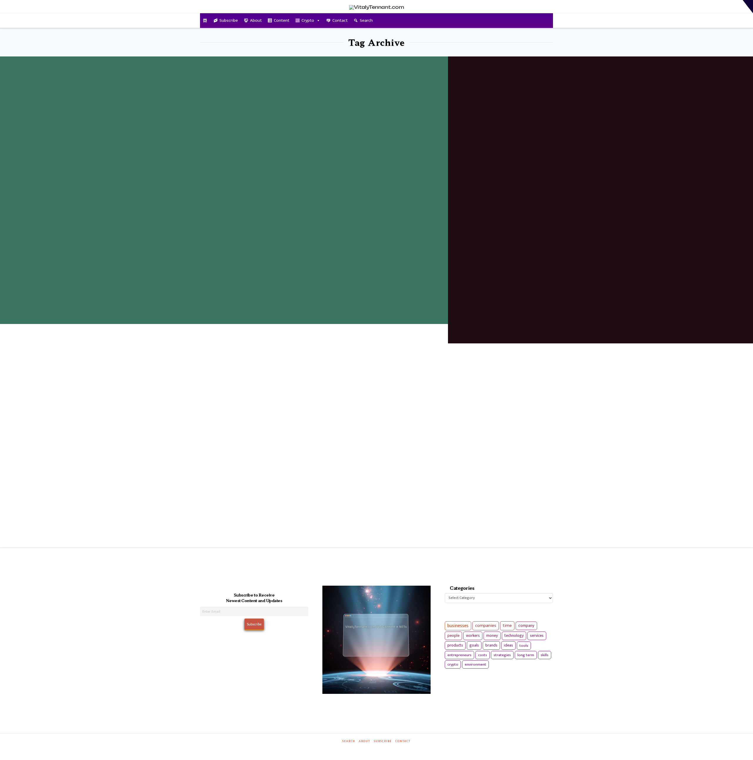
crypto (452, 664)
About (256, 20)
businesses (458, 626)
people (453, 635)
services (537, 635)
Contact (340, 20)
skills (545, 655)
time (507, 625)
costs (482, 655)
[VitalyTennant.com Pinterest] (384, 749)
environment (475, 664)
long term (525, 655)
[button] (748, 6)
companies (485, 625)
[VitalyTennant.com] (205, 20)
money (492, 635)
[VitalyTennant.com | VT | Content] (397, 749)
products (455, 645)
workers (473, 635)
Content (281, 20)
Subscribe (228, 20)
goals (474, 645)
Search (366, 20)
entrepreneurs (459, 655)
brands (491, 645)
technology (514, 635)
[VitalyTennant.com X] (370, 749)
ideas (508, 645)
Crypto (307, 20)
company (526, 625)
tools (523, 645)
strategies (502, 655)
